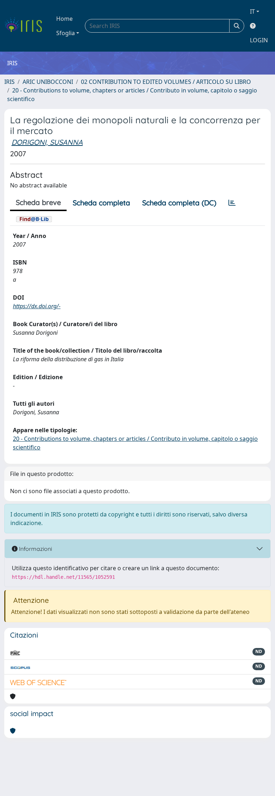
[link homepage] (26, 25)
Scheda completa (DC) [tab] (179, 202)
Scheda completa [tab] (101, 202)
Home (64, 19)
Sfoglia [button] (65, 33)
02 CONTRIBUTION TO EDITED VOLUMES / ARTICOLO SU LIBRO (166, 82)
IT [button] (252, 11)
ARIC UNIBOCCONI (48, 82)
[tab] (232, 202)
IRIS (9, 82)
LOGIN (259, 40)
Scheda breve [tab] (38, 202)
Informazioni (35, 548)
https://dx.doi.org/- (37, 306)
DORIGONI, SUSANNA (47, 142)
